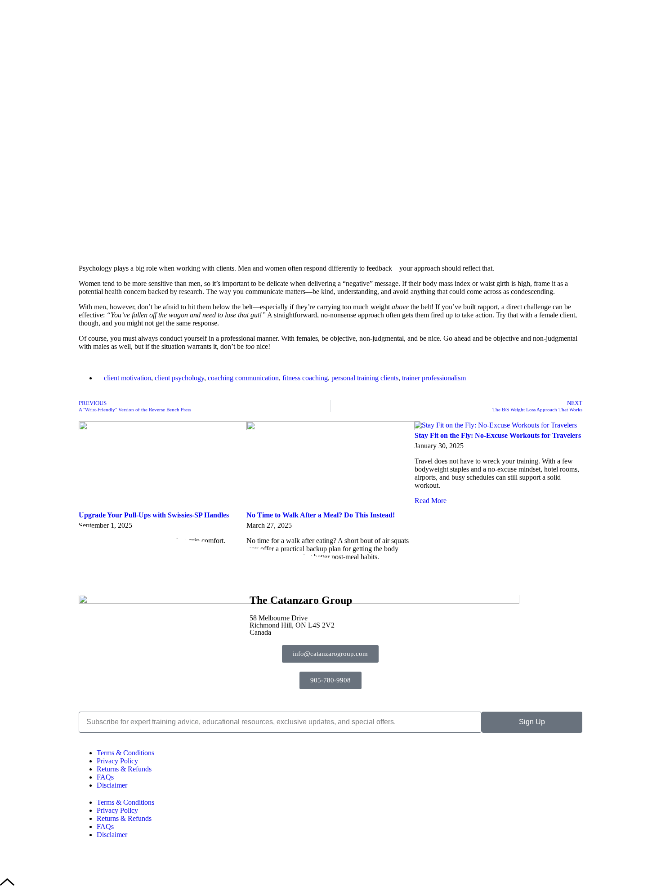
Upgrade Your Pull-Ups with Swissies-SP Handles (154, 515)
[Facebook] (431, 606)
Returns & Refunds (124, 769)
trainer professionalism (434, 378)
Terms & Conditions (125, 753)
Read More (431, 500)
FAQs (105, 777)
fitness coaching (305, 378)
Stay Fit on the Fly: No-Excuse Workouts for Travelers (498, 435)
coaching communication (243, 378)
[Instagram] (464, 606)
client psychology (179, 378)
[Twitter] (529, 606)
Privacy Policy (117, 761)
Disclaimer (112, 785)
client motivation (127, 378)
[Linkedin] (561, 606)
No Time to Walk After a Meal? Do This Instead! (320, 515)
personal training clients (364, 378)
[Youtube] (496, 606)
